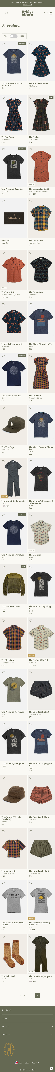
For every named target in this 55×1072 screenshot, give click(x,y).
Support (6, 1026)
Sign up (6, 1034)
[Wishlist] (46, 13)
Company (7, 1010)
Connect (7, 1018)
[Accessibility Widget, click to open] (51, 1068)
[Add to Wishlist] (3, 44)
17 (31, 996)
